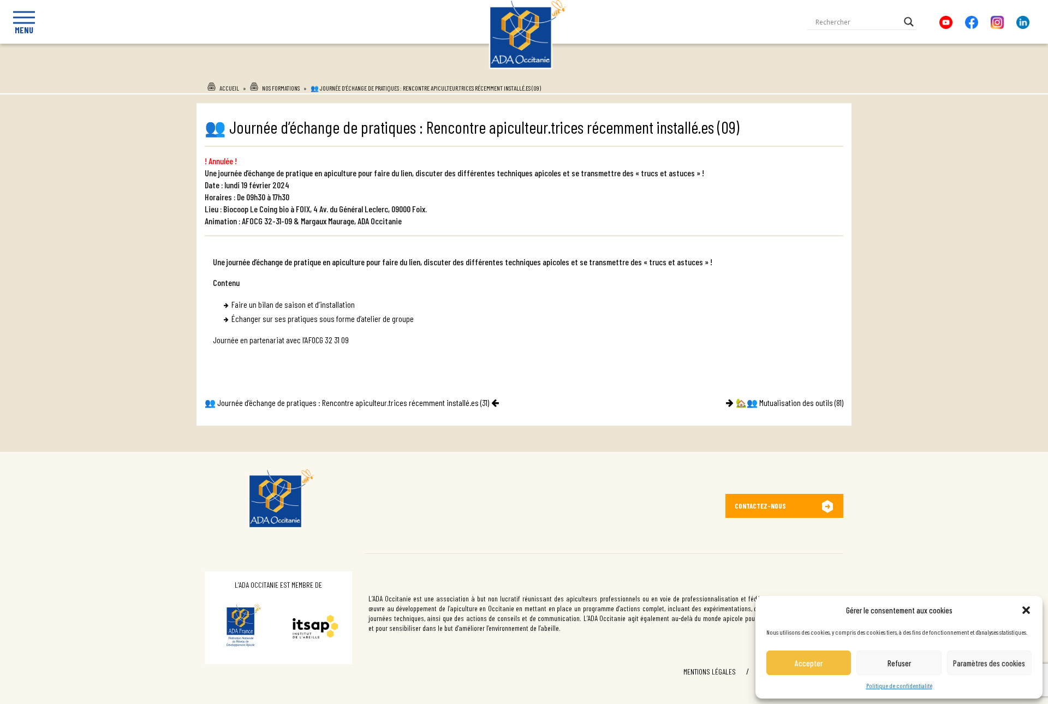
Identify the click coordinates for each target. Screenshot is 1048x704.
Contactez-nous (760, 506)
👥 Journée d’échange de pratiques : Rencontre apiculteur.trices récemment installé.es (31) (347, 402)
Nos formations (281, 88)
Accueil (229, 88)
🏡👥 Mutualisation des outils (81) (789, 402)
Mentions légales (709, 671)
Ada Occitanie (524, 72)
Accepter (809, 663)
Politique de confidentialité (899, 685)
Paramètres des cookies (989, 663)
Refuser (899, 663)
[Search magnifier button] (908, 21)
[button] (1026, 610)
